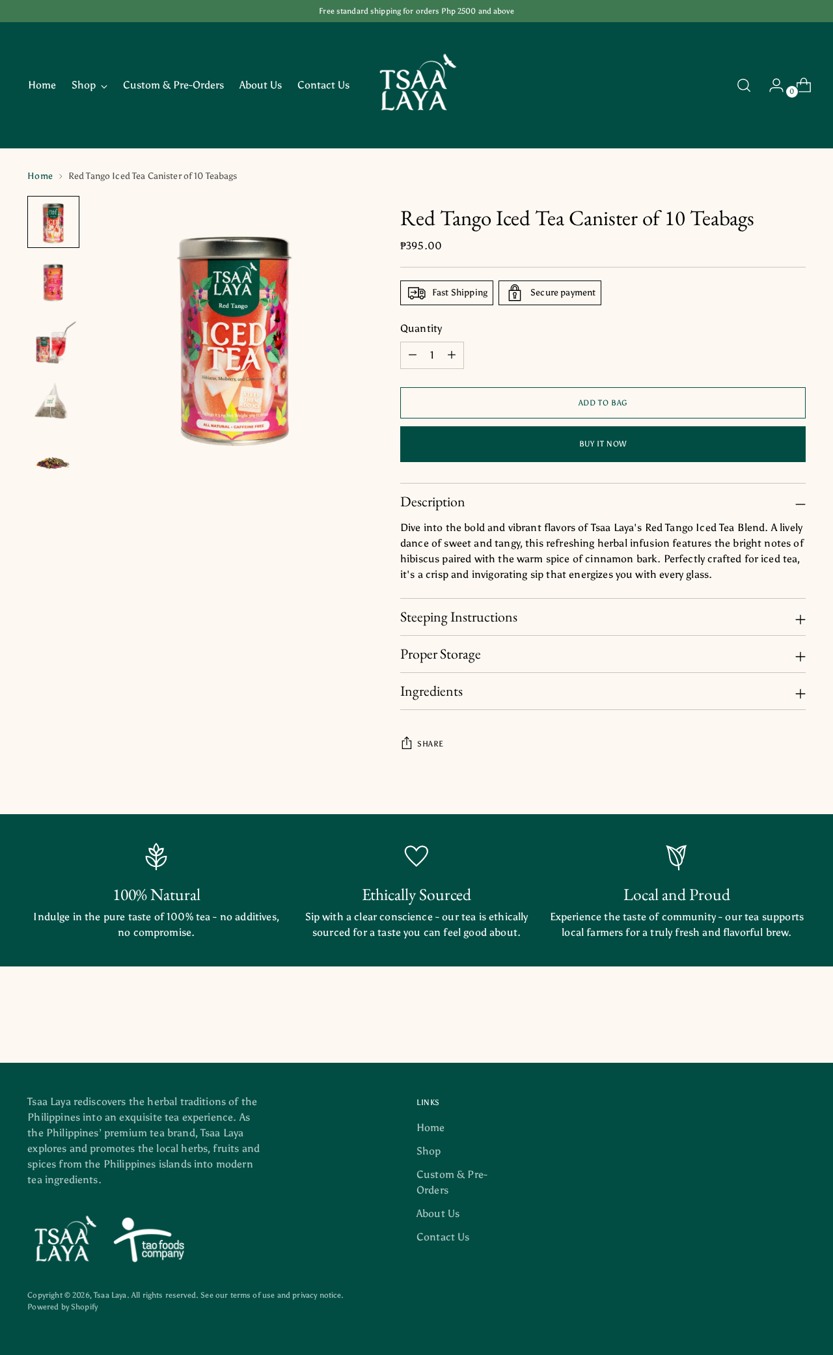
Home (40, 176)
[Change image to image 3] (53, 342)
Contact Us (443, 1237)
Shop (428, 1151)
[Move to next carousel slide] (795, 1018)
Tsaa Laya (110, 1295)
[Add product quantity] (412, 355)
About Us (437, 1213)
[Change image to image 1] (53, 222)
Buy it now (603, 443)
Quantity (421, 328)
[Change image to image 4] (53, 402)
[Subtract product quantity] (451, 355)
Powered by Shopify (62, 1306)
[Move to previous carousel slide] (765, 1018)
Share (430, 743)
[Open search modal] (744, 85)
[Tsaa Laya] (416, 85)
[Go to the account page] (771, 85)
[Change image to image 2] (53, 282)
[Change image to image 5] (53, 461)
